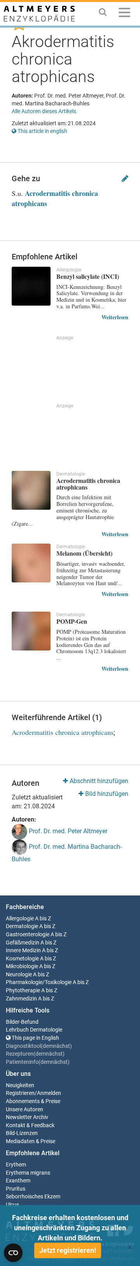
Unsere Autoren (24, 1109)
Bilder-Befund (22, 1022)
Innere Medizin (23, 950)
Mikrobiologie (22, 966)
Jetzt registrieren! (67, 1250)
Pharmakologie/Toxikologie (39, 982)
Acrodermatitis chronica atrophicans (55, 198)
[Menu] (124, 14)
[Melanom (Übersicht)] (31, 563)
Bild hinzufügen (106, 793)
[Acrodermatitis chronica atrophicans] (31, 490)
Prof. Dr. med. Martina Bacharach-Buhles (67, 853)
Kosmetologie (22, 958)
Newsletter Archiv (27, 1117)
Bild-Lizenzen (22, 1133)
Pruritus (15, 1189)
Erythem (16, 1164)
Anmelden (49, 1093)
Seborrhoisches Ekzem (33, 1196)
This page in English (34, 1038)
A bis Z (43, 918)
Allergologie (20, 918)
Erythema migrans (28, 1173)
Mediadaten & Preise (30, 1141)
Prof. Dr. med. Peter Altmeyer (67, 831)
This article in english (41, 131)
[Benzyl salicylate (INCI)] (31, 286)
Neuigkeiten (20, 1085)
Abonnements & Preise (33, 1101)
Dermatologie (22, 926)
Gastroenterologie (27, 934)
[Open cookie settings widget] (13, 1252)
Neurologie (19, 974)
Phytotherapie (23, 990)
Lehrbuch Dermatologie (34, 1029)
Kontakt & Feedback (30, 1125)
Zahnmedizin (21, 998)
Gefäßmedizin (22, 942)
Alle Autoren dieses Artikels (44, 111)
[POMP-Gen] (31, 631)
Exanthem (18, 1180)
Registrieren (20, 1093)
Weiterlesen (115, 317)
